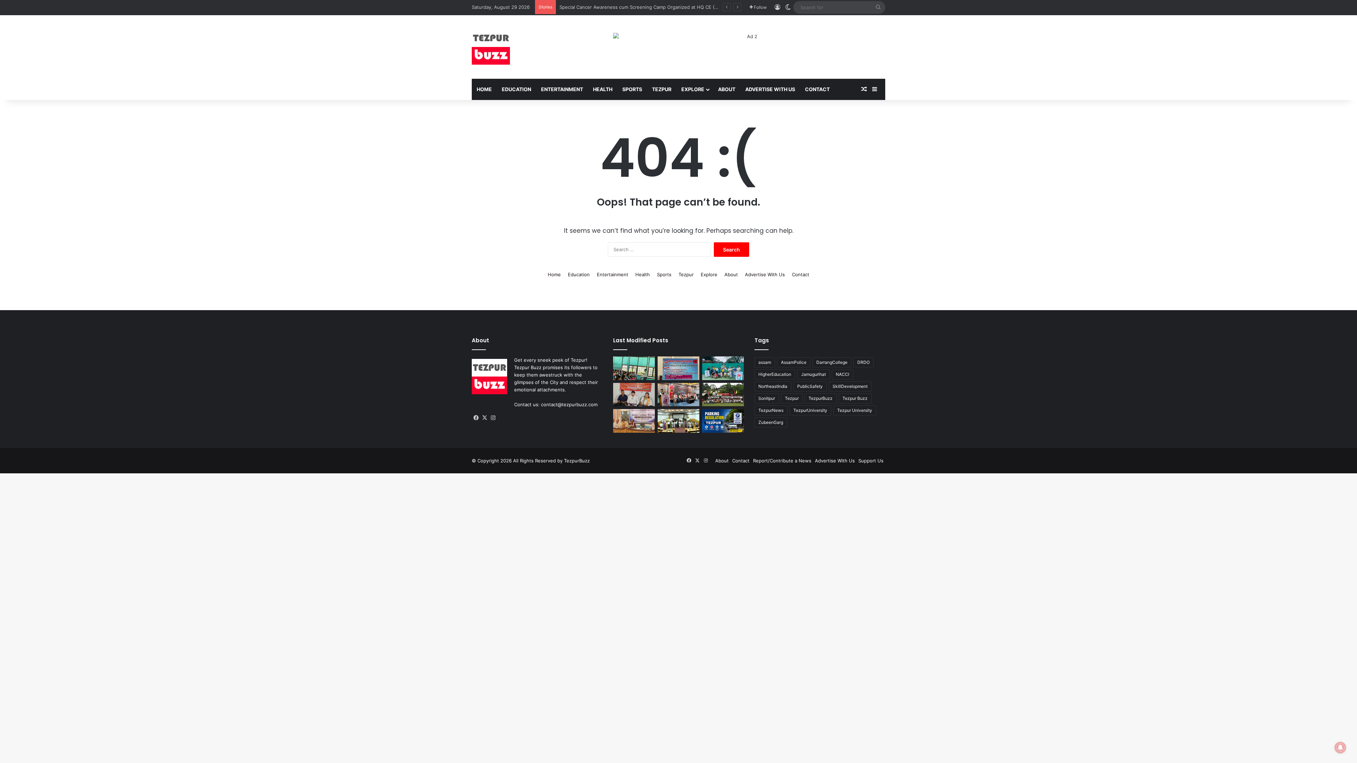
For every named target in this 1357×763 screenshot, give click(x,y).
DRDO (863, 362)
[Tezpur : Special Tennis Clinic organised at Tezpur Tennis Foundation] (723, 368)
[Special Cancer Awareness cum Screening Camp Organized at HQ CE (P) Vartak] (678, 368)
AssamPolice (793, 362)
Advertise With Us (770, 89)
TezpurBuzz (821, 398)
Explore (692, 89)
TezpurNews (770, 410)
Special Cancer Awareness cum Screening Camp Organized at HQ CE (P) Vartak (646, 7)
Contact (817, 89)
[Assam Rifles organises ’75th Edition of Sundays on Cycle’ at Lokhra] (723, 395)
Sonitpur (766, 398)
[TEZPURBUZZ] (491, 47)
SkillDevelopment (850, 386)
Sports (632, 89)
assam (764, 362)
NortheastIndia (772, 386)
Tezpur (661, 89)
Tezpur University (854, 410)
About (726, 89)
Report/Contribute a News (782, 460)
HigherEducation (774, 374)
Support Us (870, 460)
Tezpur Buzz (855, 398)
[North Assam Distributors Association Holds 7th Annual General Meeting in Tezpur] (634, 421)
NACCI (842, 374)
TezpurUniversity (810, 410)
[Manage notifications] (1340, 747)
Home (484, 89)
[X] (484, 418)
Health (602, 89)
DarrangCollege (831, 362)
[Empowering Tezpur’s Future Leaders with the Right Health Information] (634, 368)
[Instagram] (493, 418)
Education (516, 89)
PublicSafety (810, 386)
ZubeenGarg (770, 422)
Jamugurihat (813, 374)
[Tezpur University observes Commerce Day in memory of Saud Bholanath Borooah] (678, 421)
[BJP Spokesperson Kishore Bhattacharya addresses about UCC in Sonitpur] (634, 395)
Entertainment (562, 89)
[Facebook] (476, 418)
